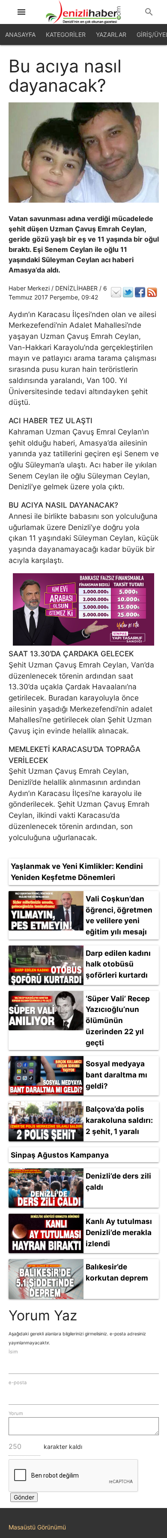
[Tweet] (128, 292)
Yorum (16, 1413)
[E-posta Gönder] (116, 292)
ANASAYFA (20, 34)
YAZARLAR (111, 34)
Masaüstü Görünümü (37, 1527)
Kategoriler (66, 34)
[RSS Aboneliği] (152, 292)
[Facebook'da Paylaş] (140, 292)
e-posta (18, 1382)
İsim (13, 1352)
